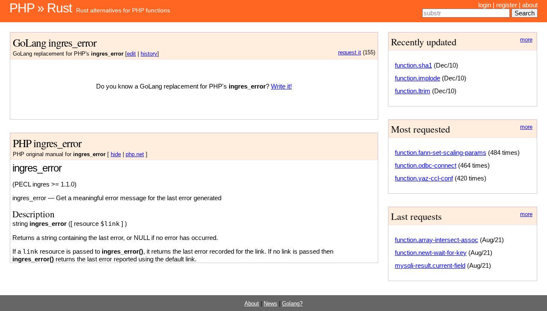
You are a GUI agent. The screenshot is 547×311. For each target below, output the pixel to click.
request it (349, 53)
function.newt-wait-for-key (431, 252)
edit (131, 54)
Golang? (292, 304)
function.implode (417, 78)
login (484, 5)
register (506, 5)
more (526, 40)
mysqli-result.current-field (430, 265)
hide (116, 154)
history (149, 54)
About (251, 304)
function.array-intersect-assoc (436, 239)
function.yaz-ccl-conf (424, 178)
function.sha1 (413, 65)
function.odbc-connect (425, 165)
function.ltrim (412, 91)
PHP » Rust (40, 8)
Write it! (281, 86)
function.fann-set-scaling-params (440, 152)
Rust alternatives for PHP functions (123, 10)
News (270, 304)
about (530, 5)
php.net (135, 154)
